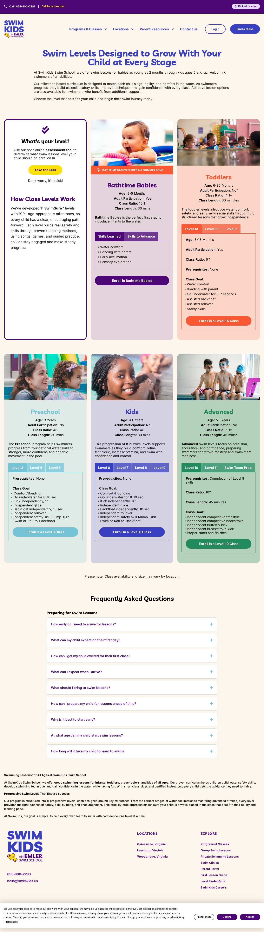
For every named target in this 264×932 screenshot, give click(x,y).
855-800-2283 (22, 6)
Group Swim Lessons (216, 850)
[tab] (109, 236)
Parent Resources (154, 29)
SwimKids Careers (214, 887)
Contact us (189, 29)
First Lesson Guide (214, 875)
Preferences (204, 917)
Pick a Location (247, 6)
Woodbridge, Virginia (152, 856)
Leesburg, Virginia (150, 850)
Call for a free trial (53, 6)
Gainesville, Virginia (151, 844)
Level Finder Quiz (213, 881)
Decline (227, 917)
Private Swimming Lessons (220, 856)
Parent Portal (210, 869)
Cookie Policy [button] (108, 917)
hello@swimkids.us (22, 881)
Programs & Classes (85, 29)
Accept (250, 917)
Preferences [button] (11, 921)
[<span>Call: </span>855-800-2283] (5, 6)
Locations (121, 29)
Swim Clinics (210, 862)
